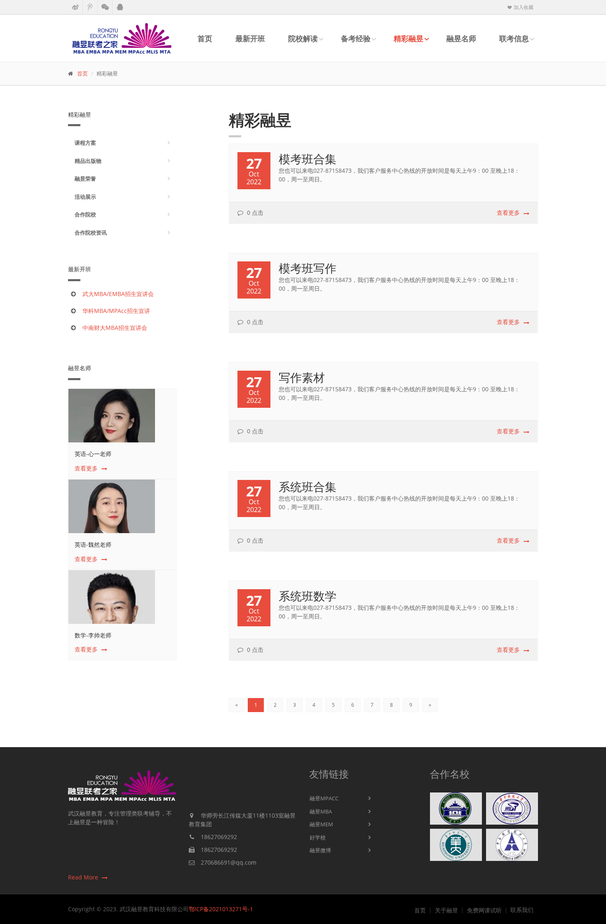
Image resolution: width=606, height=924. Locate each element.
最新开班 (250, 38)
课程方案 (85, 142)
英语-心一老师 (93, 454)
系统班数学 (307, 596)
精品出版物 (88, 161)
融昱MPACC (324, 798)
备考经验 (356, 38)
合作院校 (85, 214)
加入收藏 (522, 7)
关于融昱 (446, 910)
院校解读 (303, 38)
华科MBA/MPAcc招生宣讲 (116, 311)
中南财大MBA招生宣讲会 (114, 328)
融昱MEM (321, 824)
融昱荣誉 (85, 178)
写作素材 (302, 377)
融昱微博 (320, 850)
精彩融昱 (408, 38)
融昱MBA (321, 811)
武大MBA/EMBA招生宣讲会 (118, 294)
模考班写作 (307, 268)
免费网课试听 (484, 910)
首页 (204, 38)
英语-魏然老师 (93, 544)
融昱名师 (461, 38)
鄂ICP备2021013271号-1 (221, 909)
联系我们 (521, 910)
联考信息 (514, 38)
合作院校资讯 (91, 232)
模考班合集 (307, 159)
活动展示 (85, 196)
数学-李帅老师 (93, 635)
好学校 (318, 837)
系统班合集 (307, 486)
